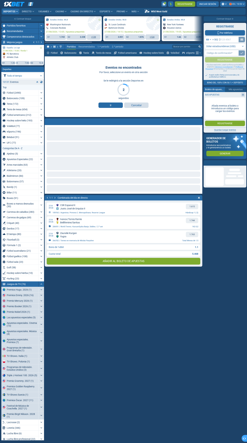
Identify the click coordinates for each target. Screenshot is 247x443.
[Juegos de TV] (54, 46)
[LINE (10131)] (48, 46)
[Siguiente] (41, 42)
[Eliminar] (199, 198)
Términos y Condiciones (224, 73)
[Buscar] (200, 47)
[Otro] (198, 53)
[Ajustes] (224, 4)
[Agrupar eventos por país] (41, 82)
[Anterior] (33, 42)
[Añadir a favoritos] (41, 47)
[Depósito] (170, 4)
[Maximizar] (41, 25)
